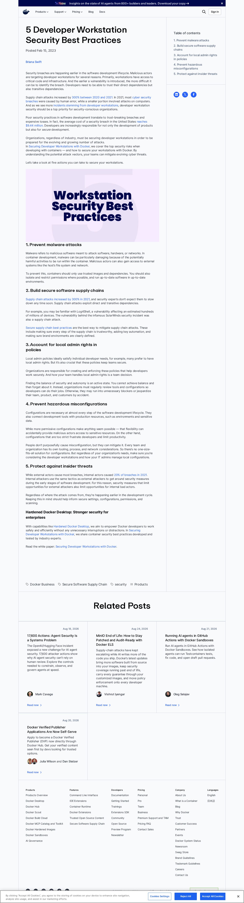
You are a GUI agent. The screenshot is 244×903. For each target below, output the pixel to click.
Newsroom (181, 846)
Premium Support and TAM (153, 817)
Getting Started (120, 800)
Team (141, 806)
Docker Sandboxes (37, 835)
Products (141, 584)
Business (143, 812)
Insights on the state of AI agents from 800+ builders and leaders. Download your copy (127, 3)
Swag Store (182, 852)
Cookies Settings (159, 896)
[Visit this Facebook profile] (193, 94)
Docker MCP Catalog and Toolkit (44, 823)
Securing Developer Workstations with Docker (59, 146)
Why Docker (182, 812)
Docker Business (42, 584)
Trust (178, 817)
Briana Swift (34, 62)
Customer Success (186, 823)
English (211, 795)
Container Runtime (80, 806)
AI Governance (34, 840)
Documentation (120, 795)
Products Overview (37, 795)
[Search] (204, 11)
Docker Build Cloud (37, 817)
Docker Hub (32, 806)
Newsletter (117, 835)
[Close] (238, 896)
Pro (140, 800)
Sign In (215, 11)
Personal (143, 795)
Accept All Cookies (212, 896)
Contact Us (181, 874)
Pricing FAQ (144, 823)
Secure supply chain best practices (49, 327)
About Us (180, 795)
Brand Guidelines (185, 857)
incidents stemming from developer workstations (85, 105)
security (120, 584)
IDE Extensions (78, 800)
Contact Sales (146, 829)
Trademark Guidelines (187, 863)
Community (117, 817)
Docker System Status (188, 840)
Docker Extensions (80, 812)
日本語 (211, 800)
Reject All (185, 896)
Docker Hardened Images (40, 829)
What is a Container (186, 800)
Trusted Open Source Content (87, 817)
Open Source (118, 823)
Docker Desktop (35, 800)
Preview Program (121, 829)
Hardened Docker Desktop (71, 526)
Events (179, 835)
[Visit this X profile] (185, 94)
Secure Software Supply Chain (84, 584)
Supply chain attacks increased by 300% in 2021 (58, 299)
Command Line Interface (84, 795)
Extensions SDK (120, 812)
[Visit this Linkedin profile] (176, 94)
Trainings (116, 806)
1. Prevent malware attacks (191, 40)
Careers (179, 869)
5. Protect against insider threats (195, 74)
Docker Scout (33, 812)
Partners (180, 829)
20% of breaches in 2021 (130, 475)
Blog (177, 806)
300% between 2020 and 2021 (92, 97)
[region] (122, 896)
